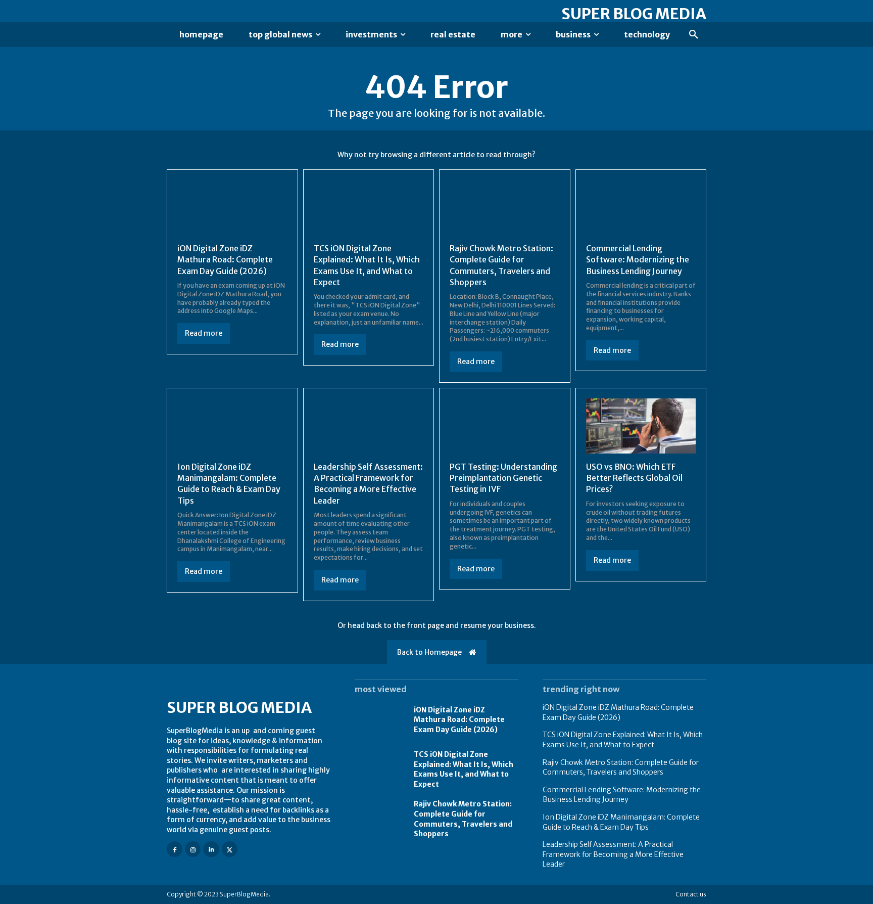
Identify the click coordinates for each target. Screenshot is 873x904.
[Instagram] (193, 849)
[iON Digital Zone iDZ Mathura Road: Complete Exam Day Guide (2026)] (232, 207)
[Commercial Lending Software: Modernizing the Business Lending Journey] (641, 207)
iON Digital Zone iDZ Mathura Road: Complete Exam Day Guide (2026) (225, 259)
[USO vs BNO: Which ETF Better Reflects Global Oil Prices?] (641, 426)
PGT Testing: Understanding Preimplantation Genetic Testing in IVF (503, 478)
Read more (203, 333)
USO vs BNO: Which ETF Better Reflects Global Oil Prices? (634, 478)
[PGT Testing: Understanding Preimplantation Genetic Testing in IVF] (505, 426)
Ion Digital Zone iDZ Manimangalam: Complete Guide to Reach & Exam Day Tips (228, 484)
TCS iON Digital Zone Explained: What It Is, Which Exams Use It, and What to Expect (463, 769)
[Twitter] (229, 849)
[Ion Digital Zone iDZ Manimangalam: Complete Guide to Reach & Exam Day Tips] (232, 426)
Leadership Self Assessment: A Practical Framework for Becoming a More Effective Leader (368, 484)
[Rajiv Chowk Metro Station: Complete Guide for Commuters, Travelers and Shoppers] (505, 207)
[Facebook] (174, 849)
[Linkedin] (211, 849)
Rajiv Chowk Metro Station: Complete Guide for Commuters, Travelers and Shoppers (621, 767)
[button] (694, 35)
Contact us (690, 894)
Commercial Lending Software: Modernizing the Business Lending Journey (637, 259)
